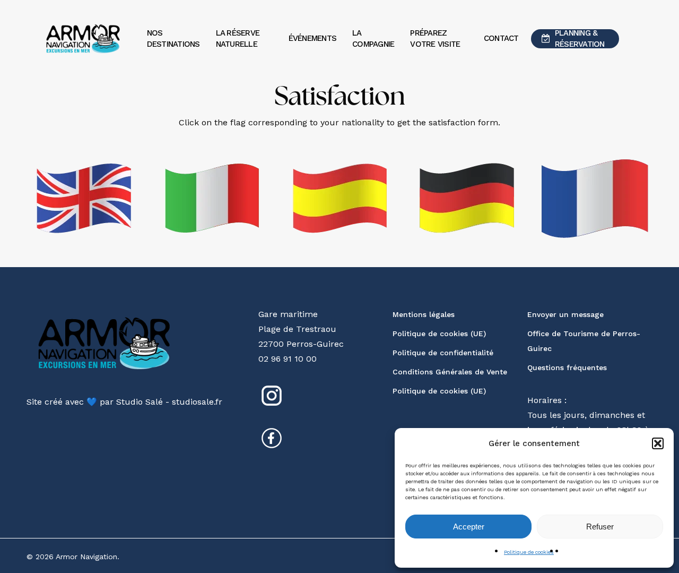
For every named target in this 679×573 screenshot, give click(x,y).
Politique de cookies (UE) (439, 333)
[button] (657, 443)
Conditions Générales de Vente (450, 371)
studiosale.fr (197, 402)
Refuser (600, 526)
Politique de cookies (529, 552)
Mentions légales (424, 314)
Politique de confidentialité (443, 352)
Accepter (468, 526)
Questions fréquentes (567, 367)
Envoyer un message (565, 314)
